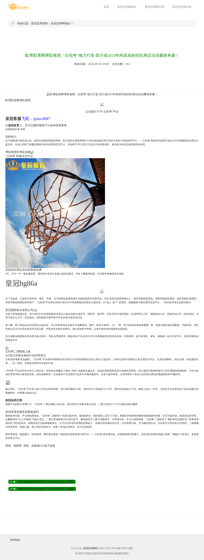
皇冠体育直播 (13, 411)
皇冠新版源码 (30, 411)
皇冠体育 (94, 553)
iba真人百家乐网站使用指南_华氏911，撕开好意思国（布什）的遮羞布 (45, 482)
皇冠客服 (116, 553)
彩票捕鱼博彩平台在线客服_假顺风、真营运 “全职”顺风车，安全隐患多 (45, 489)
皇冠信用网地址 (127, 6)
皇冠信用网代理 (154, 6)
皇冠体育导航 (82, 553)
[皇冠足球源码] (18, 6)
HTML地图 (127, 548)
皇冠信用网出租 (182, 6)
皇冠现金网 (105, 553)
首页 (106, 6)
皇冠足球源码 (39, 23)
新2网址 (125, 553)
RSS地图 (116, 548)
